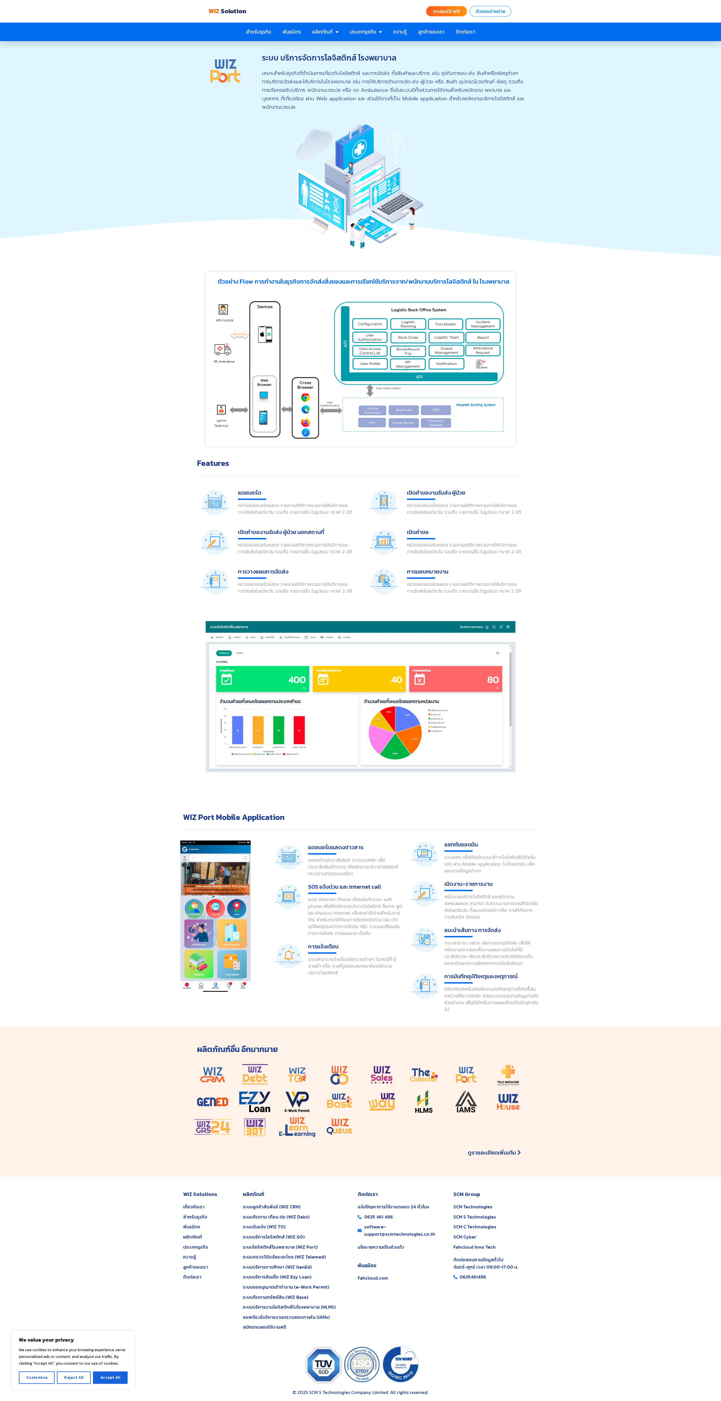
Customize (37, 1377)
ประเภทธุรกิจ (363, 31)
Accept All (110, 1377)
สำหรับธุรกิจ (258, 31)
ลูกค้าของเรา (431, 31)
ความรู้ (400, 31)
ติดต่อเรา (465, 31)
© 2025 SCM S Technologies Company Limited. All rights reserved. (360, 1392)
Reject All (73, 1377)
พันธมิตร (291, 31)
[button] (446, 11)
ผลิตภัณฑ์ (322, 31)
